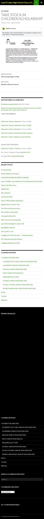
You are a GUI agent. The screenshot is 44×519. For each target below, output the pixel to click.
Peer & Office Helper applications (12, 201)
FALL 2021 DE (5, 193)
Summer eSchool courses (10, 83)
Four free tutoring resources (10, 208)
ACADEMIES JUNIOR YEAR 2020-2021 (16, 265)
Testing (3, 296)
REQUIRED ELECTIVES (11, 277)
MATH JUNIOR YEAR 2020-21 (13, 273)
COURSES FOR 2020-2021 (10, 258)
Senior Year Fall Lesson (8, 185)
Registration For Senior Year (10, 204)
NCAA (3, 292)
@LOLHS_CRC (25, 152)
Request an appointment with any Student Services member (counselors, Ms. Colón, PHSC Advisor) (21, 109)
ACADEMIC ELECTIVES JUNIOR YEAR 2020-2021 (20, 261)
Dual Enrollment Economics (10, 174)
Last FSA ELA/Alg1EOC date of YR (12, 224)
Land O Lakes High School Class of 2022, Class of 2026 (17, 2)
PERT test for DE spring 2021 (11, 220)
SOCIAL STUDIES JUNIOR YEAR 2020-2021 (18, 284)
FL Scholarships (6, 170)
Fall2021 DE (5, 189)
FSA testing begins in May (10, 75)
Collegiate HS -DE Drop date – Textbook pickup (17, 235)
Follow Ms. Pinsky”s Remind (10, 133)
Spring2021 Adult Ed (8, 227)
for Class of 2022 (25, 125)
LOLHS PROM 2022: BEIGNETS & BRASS (15, 177)
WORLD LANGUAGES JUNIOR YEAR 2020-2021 (19, 288)
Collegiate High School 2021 (10, 243)
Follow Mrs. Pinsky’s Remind (10, 121)
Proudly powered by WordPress (10, 516)
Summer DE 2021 (6, 197)
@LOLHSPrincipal (18, 156)
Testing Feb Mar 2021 (8, 216)
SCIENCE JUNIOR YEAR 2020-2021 (15, 281)
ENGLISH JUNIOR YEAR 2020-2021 (15, 269)
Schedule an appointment (9, 104)
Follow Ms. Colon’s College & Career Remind (15, 137)
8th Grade (5, 11)
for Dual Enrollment (25, 133)
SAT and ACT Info (7, 231)
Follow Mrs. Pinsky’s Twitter (10, 148)
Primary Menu (41, 2)
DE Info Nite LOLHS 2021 (9, 212)
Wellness (4, 300)
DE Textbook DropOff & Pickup (11, 239)
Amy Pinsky (16, 23)
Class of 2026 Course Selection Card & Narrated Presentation (21, 181)
